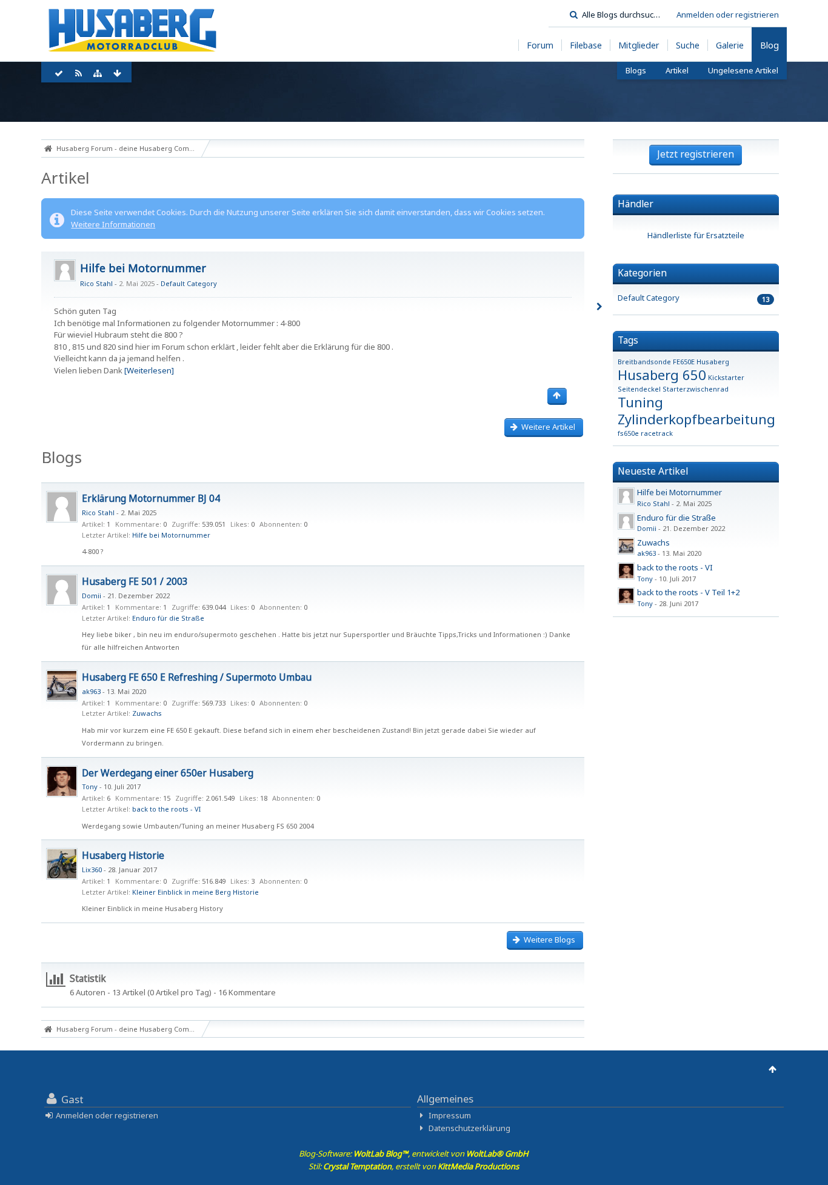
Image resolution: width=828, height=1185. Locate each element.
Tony (90, 786)
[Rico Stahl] (62, 506)
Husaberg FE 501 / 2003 (135, 581)
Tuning (640, 402)
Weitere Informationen (113, 224)
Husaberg (712, 361)
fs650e (628, 433)
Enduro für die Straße (168, 618)
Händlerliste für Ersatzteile (695, 235)
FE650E (684, 361)
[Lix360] (62, 864)
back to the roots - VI (166, 808)
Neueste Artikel (653, 471)
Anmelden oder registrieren (727, 14)
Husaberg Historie (123, 855)
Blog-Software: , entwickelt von (414, 1153)
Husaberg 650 (662, 375)
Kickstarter (726, 377)
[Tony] (62, 781)
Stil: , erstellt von (414, 1166)
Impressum (450, 1115)
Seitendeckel (639, 388)
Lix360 (92, 869)
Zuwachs (147, 713)
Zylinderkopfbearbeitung (696, 419)
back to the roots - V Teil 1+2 (688, 592)
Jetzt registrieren (695, 154)
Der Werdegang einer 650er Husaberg (167, 772)
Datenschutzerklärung (469, 1128)
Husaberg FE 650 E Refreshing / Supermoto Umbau (197, 677)
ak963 (91, 691)
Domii (91, 595)
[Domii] (62, 590)
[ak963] (62, 685)
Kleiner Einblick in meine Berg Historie (195, 891)
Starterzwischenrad (696, 388)
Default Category (189, 283)
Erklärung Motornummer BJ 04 (151, 498)
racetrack (657, 433)
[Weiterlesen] (149, 370)
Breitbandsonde (644, 361)
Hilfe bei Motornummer (143, 268)
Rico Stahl (96, 283)
